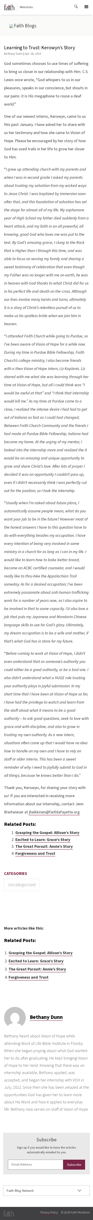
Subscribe (74, 1164)
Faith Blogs (24, 25)
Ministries (26, 7)
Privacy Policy (49, 1212)
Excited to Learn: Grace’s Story (42, 840)
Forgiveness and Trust (35, 853)
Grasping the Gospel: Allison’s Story (47, 833)
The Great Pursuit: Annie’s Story (44, 846)
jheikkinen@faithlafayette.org (54, 812)
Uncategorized (22, 884)
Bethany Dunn (13, 53)
